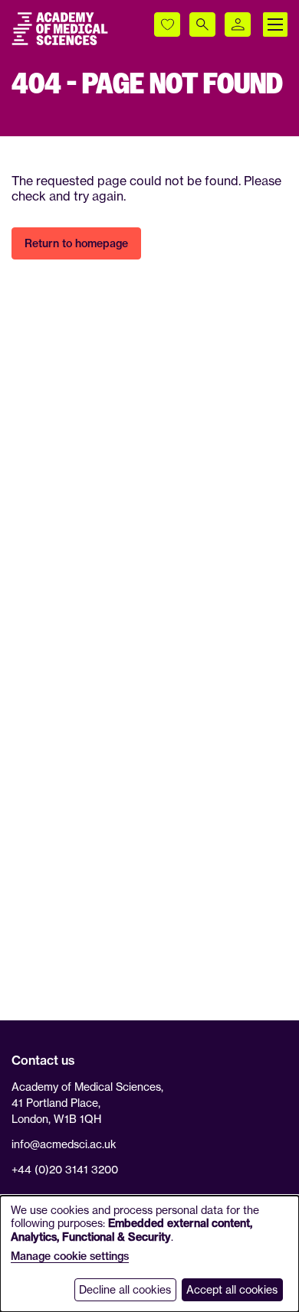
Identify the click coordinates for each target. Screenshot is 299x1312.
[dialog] (149, 1254)
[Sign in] (238, 24)
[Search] (202, 24)
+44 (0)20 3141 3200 (65, 1169)
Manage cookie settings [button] (70, 1256)
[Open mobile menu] (275, 24)
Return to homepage (76, 243)
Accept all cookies (232, 1289)
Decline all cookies (125, 1289)
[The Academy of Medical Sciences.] (60, 28)
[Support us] (167, 24)
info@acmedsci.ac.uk (64, 1143)
